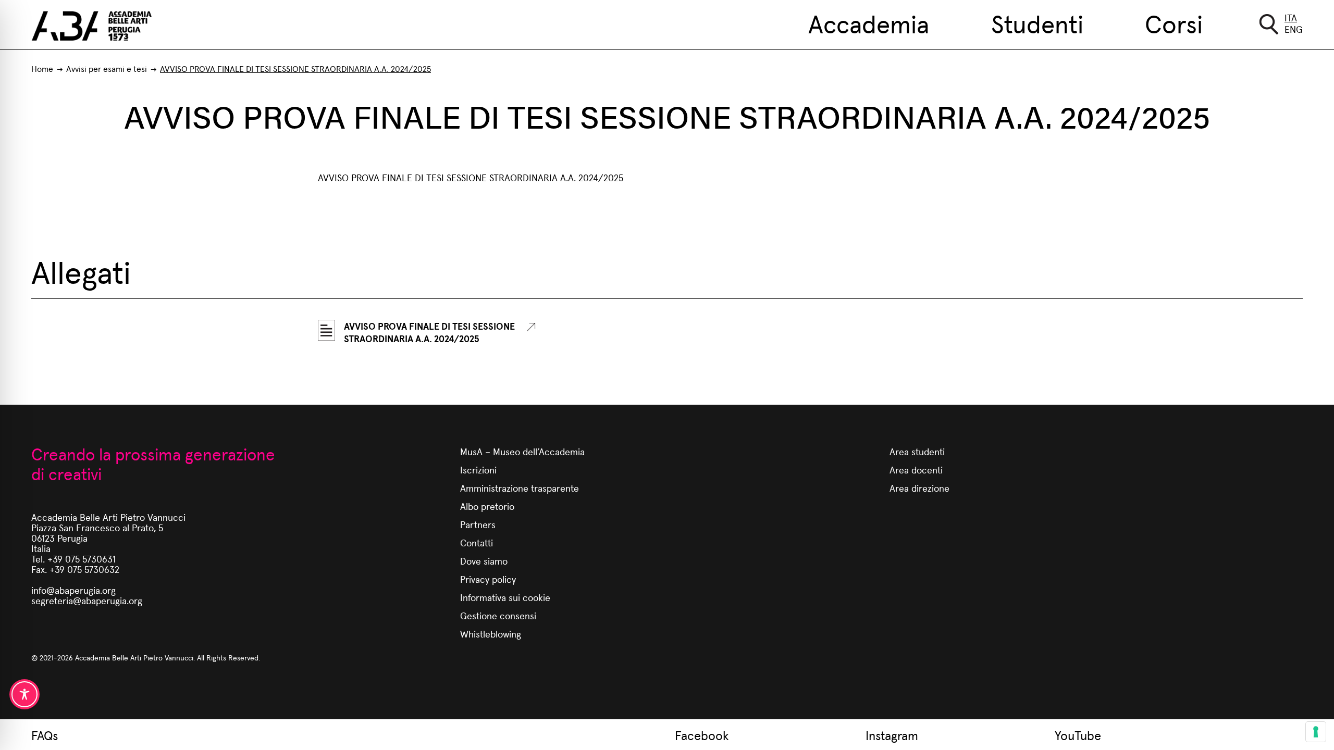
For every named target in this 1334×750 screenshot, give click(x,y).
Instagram (892, 735)
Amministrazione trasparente (519, 487)
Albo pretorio (487, 505)
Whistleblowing (490, 633)
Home (42, 68)
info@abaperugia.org (73, 589)
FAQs (44, 735)
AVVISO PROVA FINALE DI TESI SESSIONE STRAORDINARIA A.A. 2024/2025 (429, 332)
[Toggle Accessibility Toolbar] (24, 694)
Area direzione (919, 487)
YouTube (1078, 735)
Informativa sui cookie (505, 597)
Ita (1290, 17)
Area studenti (917, 451)
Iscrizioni (478, 469)
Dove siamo (484, 560)
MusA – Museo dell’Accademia (522, 451)
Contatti (476, 542)
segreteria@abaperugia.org (86, 600)
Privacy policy (488, 578)
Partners (478, 524)
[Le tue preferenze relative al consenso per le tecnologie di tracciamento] (1316, 732)
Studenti (1037, 23)
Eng (1293, 28)
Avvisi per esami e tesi (106, 68)
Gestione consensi (498, 615)
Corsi (1174, 23)
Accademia (868, 23)
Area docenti (916, 469)
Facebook (702, 735)
